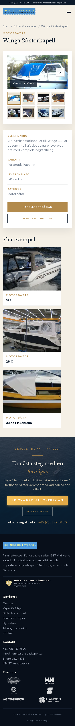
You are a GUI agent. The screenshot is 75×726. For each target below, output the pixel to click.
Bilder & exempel (25, 26)
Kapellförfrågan (37, 207)
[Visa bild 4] (58, 98)
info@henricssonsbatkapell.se (49, 2)
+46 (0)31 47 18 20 (19, 2)
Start (6, 26)
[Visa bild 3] (43, 98)
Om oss (8, 603)
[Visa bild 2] (28, 98)
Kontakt (8, 633)
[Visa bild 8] (58, 112)
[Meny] (69, 11)
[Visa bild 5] (14, 112)
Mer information (37, 218)
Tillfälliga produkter (15, 628)
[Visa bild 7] (43, 112)
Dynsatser (9, 623)
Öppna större (23, 83)
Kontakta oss (37, 511)
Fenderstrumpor (14, 618)
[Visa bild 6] (28, 112)
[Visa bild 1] (14, 98)
